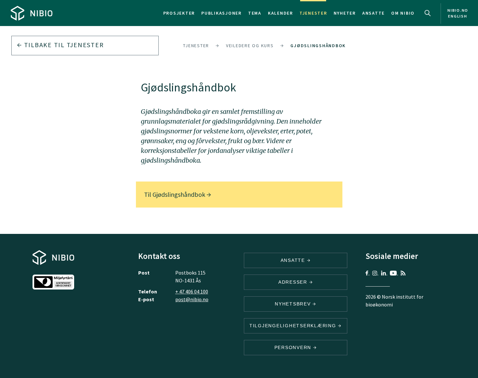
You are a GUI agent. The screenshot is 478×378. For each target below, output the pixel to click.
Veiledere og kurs (250, 45)
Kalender (280, 13)
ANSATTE (294, 260)
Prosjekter (179, 13)
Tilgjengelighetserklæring (293, 325)
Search (427, 13)
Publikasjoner (221, 13)
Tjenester (313, 13)
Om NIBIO (403, 13)
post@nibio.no (191, 299)
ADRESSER (293, 282)
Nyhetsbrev (293, 303)
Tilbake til (63, 45)
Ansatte (373, 13)
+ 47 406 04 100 (191, 291)
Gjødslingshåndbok (318, 45)
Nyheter (345, 13)
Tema (254, 13)
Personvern (293, 347)
